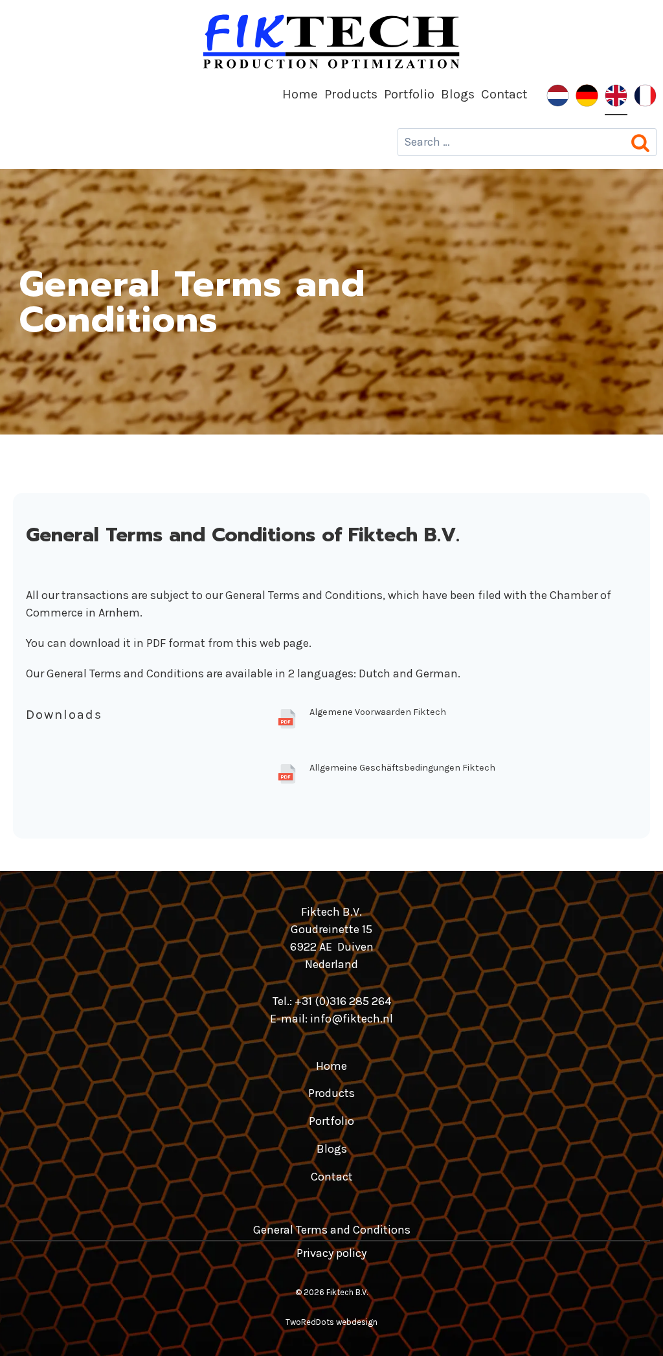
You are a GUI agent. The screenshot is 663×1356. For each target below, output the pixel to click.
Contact (504, 94)
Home (300, 94)
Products (350, 94)
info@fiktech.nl (351, 1018)
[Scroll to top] (629, 1329)
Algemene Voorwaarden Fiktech (377, 712)
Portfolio (409, 94)
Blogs (458, 94)
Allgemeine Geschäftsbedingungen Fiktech (402, 767)
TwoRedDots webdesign (331, 1322)
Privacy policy (331, 1253)
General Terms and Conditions (331, 1230)
